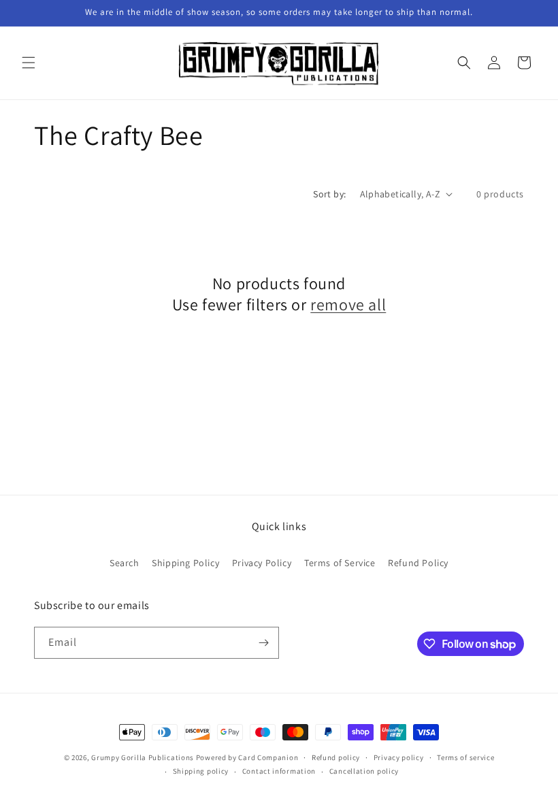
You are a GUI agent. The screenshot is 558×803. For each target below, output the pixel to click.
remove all (348, 304)
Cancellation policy (364, 771)
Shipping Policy (185, 563)
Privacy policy (399, 757)
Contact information (279, 771)
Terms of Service (340, 563)
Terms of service (465, 757)
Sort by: (329, 194)
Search (125, 563)
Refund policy (336, 757)
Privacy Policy (261, 563)
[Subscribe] (263, 643)
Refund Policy (418, 563)
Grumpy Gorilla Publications (142, 757)
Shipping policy (201, 771)
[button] (29, 63)
